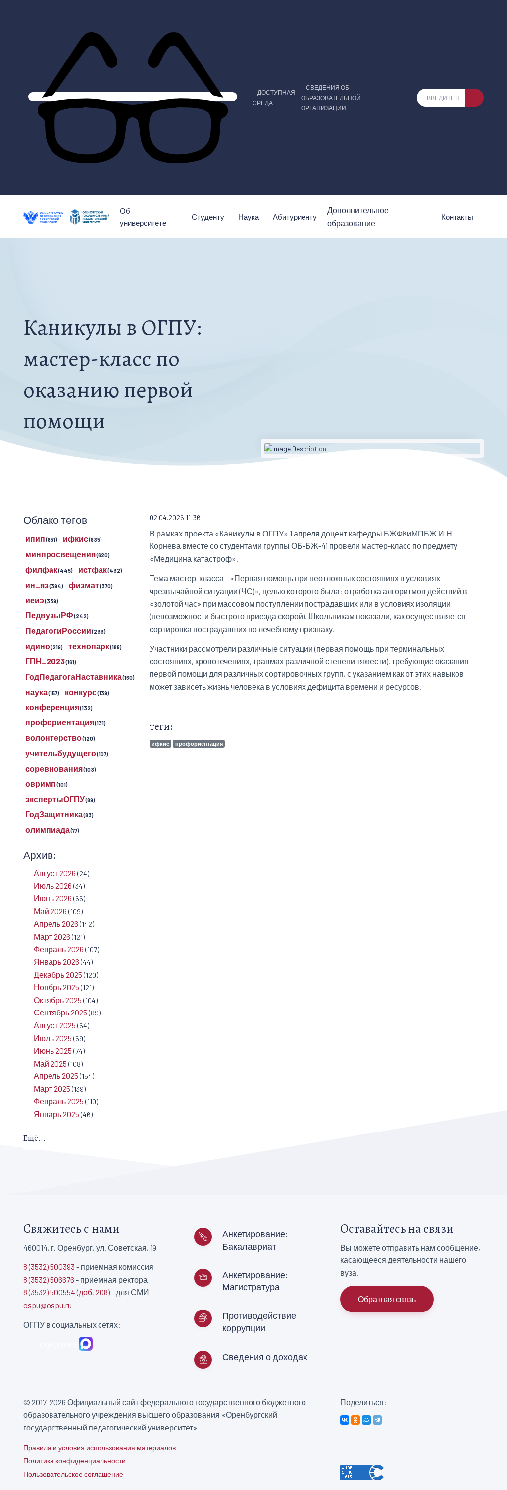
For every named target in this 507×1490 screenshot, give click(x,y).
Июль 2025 (53, 1038)
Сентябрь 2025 (60, 1012)
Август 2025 (55, 1025)
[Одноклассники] (355, 1420)
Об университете (143, 216)
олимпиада (47, 829)
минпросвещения (60, 554)
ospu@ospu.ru (47, 1305)
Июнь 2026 (53, 898)
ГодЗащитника (54, 814)
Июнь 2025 (53, 1050)
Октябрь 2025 (58, 1000)
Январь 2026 (56, 961)
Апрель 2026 (56, 923)
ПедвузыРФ (49, 615)
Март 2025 (52, 1088)
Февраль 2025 (59, 1101)
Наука (248, 216)
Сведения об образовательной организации (331, 98)
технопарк (88, 646)
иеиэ (34, 600)
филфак (41, 569)
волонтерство (53, 737)
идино (37, 646)
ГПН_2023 (45, 661)
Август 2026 (55, 873)
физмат (84, 585)
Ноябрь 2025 (56, 987)
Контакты (457, 216)
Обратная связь (387, 1299)
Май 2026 (50, 911)
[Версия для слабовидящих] (132, 96)
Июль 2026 (53, 885)
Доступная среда (274, 97)
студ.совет (57, 1344)
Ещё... (34, 1138)
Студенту (208, 216)
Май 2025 (50, 1063)
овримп (40, 783)
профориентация (199, 743)
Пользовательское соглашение (73, 1474)
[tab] (75, 1139)
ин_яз (37, 585)
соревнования (54, 768)
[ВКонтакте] (344, 1420)
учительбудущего (60, 753)
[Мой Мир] (366, 1420)
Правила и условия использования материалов (99, 1447)
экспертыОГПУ (55, 799)
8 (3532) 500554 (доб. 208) (66, 1292)
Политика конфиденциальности (74, 1460)
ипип (35, 538)
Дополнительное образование (358, 216)
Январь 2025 (56, 1114)
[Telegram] (377, 1420)
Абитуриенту (295, 216)
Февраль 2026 (59, 949)
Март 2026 (52, 936)
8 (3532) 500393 (49, 1266)
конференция (52, 707)
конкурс (81, 692)
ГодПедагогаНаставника (73, 676)
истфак (92, 569)
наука (36, 692)
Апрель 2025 (56, 1075)
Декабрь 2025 (58, 974)
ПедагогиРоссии (58, 630)
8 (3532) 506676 (48, 1279)
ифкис (160, 743)
